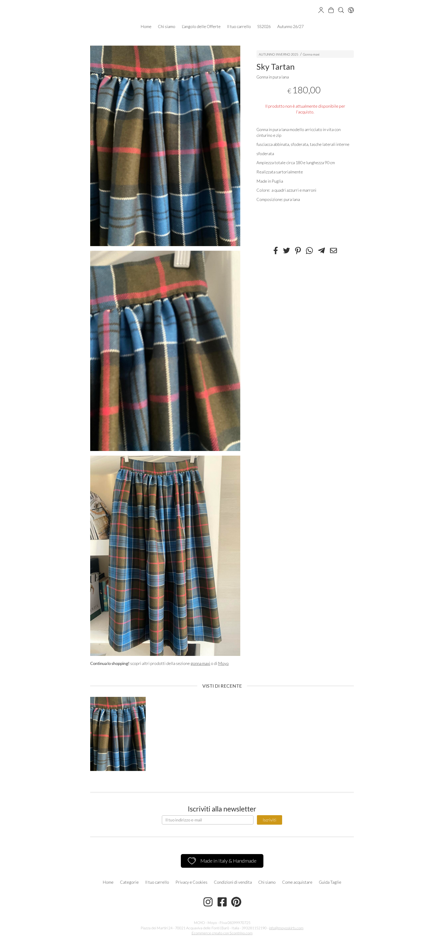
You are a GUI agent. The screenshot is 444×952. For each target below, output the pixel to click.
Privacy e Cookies (191, 882)
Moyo (223, 663)
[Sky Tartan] (165, 146)
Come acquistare (297, 882)
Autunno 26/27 (290, 26)
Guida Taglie (330, 882)
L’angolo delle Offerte (201, 26)
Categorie (129, 882)
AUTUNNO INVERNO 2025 (278, 54)
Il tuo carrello (239, 26)
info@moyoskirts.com (286, 928)
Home (146, 26)
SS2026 (264, 26)
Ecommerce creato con (222, 933)
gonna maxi (200, 663)
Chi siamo (166, 26)
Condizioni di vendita (233, 882)
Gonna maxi (311, 54)
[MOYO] (222, 10)
